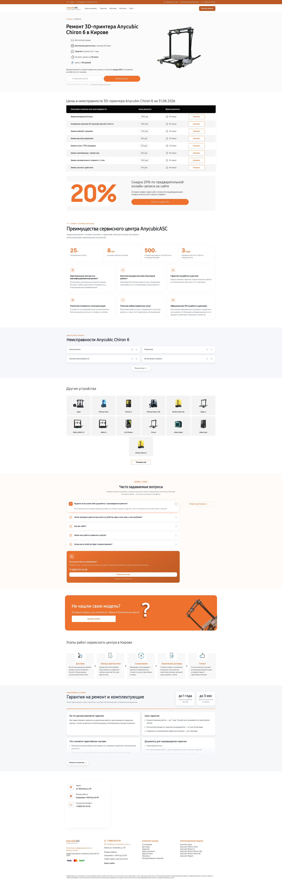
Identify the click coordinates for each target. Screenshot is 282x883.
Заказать (196, 117)
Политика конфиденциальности (79, 848)
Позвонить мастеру (123, 574)
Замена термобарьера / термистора (85, 153)
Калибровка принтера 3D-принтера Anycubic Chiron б (92, 124)
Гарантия (103, 8)
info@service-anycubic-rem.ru (118, 844)
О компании (147, 844)
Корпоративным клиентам (152, 858)
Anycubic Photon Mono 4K (190, 854)
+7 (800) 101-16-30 (209, 2)
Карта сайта (109, 863)
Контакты (123, 8)
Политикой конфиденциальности (101, 84)
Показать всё (141, 462)
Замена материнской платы (82, 117)
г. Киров (71, 2)
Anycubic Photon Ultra (189, 847)
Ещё (131, 8)
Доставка (113, 8)
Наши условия (72, 850)
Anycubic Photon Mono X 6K (191, 851)
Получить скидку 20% (160, 202)
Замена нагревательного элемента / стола (88, 160)
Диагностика (147, 854)
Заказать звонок (93, 619)
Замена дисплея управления (82, 138)
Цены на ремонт (91, 8)
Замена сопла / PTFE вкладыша (83, 146)
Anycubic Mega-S (186, 856)
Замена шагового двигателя (82, 168)
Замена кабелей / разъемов (82, 131)
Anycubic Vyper (186, 844)
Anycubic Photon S (187, 849)
